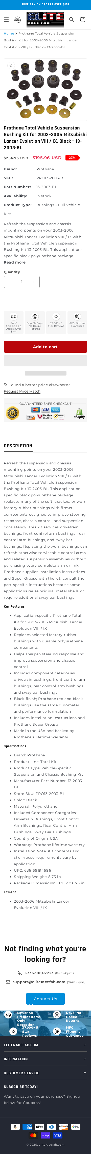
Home (9, 33)
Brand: (10, 169)
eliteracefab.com (51, 1144)
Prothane (45, 169)
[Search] (71, 19)
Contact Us (45, 998)
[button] (45, 361)
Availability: (15, 196)
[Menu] (6, 19)
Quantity (12, 272)
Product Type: (18, 205)
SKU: (8, 178)
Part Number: (17, 187)
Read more (15, 262)
